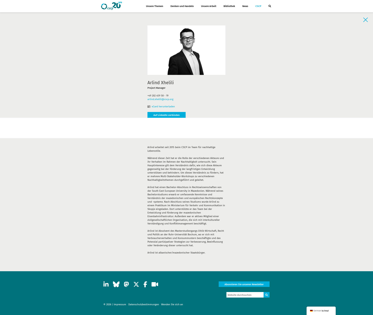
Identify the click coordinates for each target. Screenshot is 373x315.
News (245, 6)
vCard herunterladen (163, 106)
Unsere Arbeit (208, 6)
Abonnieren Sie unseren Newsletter (244, 284)
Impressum (120, 304)
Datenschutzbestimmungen (143, 304)
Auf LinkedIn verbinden (166, 115)
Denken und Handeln (182, 6)
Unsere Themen (154, 6)
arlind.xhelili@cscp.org (160, 99)
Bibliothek (229, 6)
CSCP (258, 6)
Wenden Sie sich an (172, 304)
